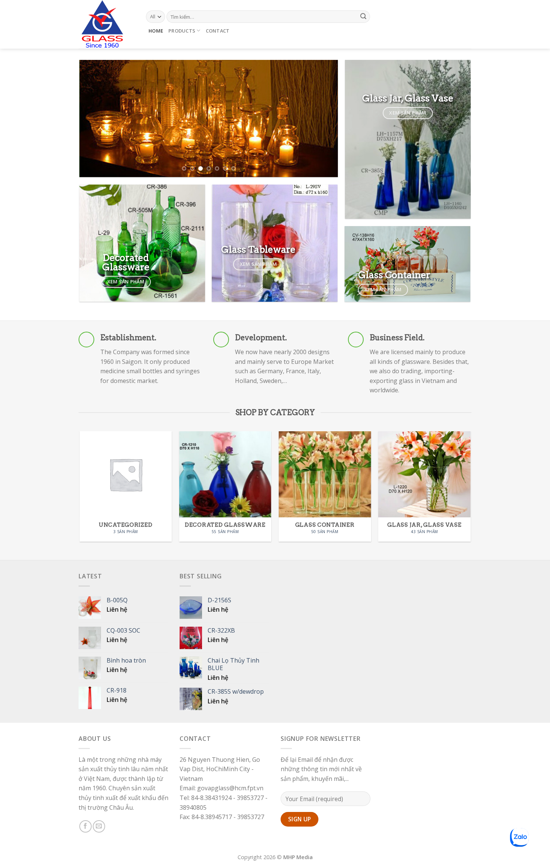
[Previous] (94, 118)
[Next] (323, 118)
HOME (156, 30)
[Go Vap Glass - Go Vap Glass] (107, 24)
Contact (218, 30)
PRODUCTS (181, 30)
